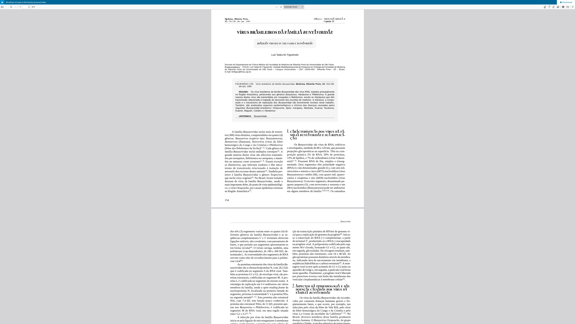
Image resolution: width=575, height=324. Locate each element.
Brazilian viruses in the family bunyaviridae (26, 2)
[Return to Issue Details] (2, 2)
